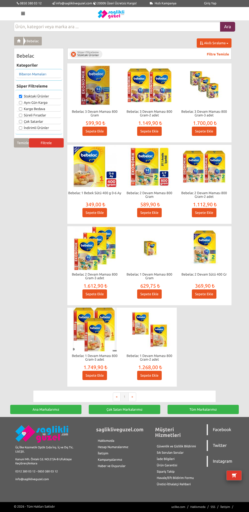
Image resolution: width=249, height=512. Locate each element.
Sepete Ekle (95, 131)
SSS (213, 507)
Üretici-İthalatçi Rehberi (174, 484)
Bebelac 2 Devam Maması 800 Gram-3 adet (95, 276)
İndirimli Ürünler (36, 128)
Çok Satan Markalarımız (124, 409)
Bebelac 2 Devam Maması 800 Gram (149, 195)
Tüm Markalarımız (203, 409)
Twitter (220, 445)
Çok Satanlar (33, 121)
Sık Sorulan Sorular (170, 452)
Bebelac (33, 41)
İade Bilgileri (166, 459)
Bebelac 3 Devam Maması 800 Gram (95, 113)
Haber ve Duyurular (111, 466)
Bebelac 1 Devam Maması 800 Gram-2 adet (149, 357)
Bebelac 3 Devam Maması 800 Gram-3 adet (204, 113)
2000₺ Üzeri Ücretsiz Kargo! (117, 3)
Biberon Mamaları (32, 74)
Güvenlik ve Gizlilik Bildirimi (176, 446)
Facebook (222, 429)
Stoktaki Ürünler (36, 96)
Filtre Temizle (218, 54)
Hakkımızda (106, 441)
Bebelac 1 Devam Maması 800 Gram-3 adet (95, 357)
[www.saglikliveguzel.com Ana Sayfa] (19, 41)
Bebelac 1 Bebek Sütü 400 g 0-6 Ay (94, 193)
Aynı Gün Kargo (35, 102)
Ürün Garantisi (167, 465)
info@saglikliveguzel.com (74, 3)
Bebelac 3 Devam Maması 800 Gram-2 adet (149, 113)
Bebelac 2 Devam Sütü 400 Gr (204, 274)
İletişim (103, 453)
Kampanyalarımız (110, 459)
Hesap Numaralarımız (113, 447)
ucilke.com (178, 507)
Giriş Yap (210, 3)
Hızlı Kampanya (165, 3)
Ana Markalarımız (46, 409)
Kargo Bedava (34, 109)
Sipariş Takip (166, 471)
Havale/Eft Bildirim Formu (175, 478)
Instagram (222, 461)
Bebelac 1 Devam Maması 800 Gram (149, 276)
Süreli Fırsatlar (35, 115)
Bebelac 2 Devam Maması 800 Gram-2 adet (204, 195)
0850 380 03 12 (30, 3)
